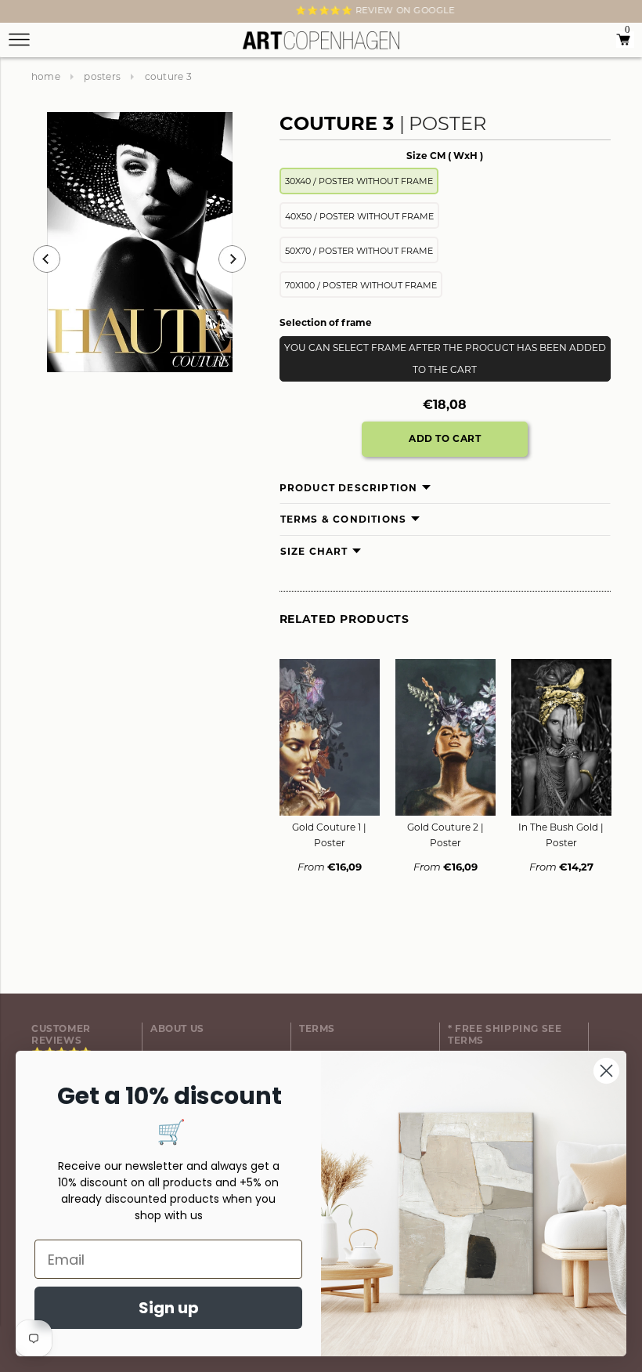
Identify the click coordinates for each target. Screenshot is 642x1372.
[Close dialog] (606, 1070)
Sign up (169, 1308)
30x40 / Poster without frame (359, 181)
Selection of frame (326, 322)
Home (45, 76)
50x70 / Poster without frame (359, 250)
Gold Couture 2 (445, 835)
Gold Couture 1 (329, 835)
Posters (102, 76)
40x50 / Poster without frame (359, 216)
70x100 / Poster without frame (361, 285)
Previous (46, 259)
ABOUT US (177, 1028)
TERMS (317, 1028)
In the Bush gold (561, 835)
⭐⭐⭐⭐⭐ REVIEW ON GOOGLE (320, 10)
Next (41, 13)
